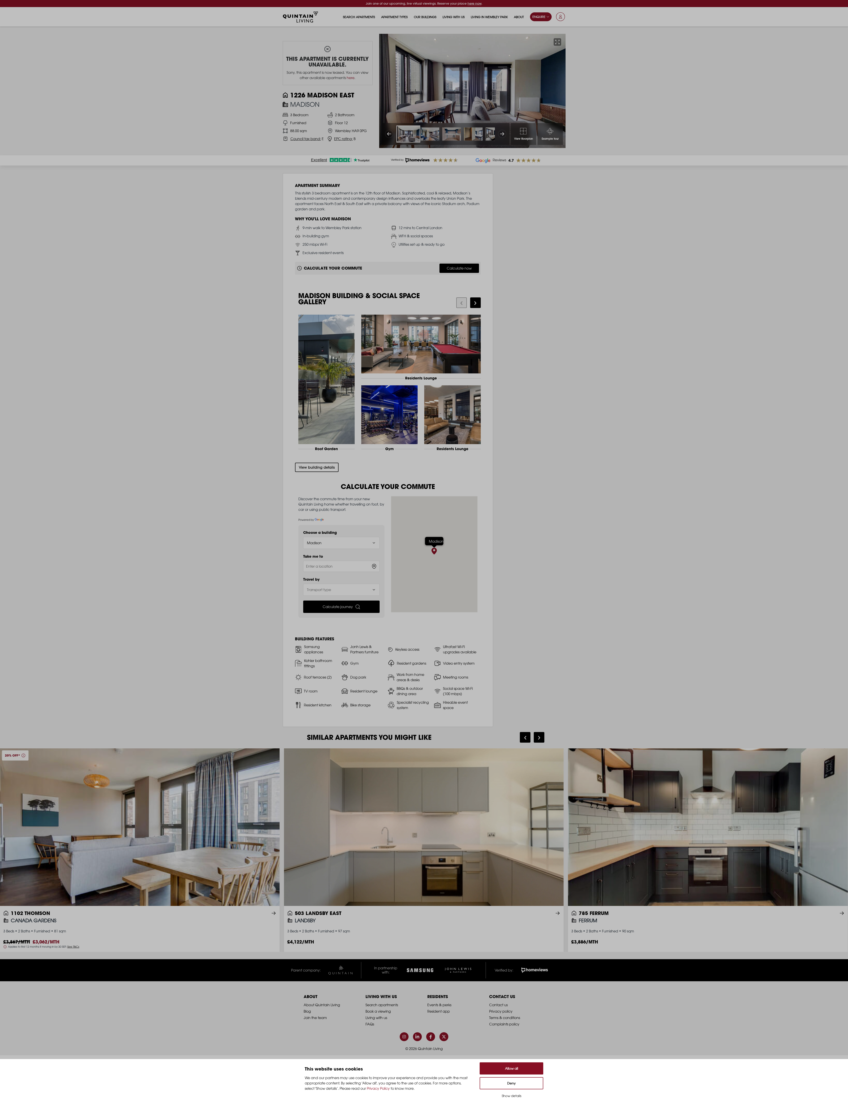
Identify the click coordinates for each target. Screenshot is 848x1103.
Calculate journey (338, 607)
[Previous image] (389, 134)
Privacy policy (501, 1011)
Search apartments (359, 17)
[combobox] (341, 566)
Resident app (438, 1011)
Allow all (511, 1068)
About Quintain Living (322, 1005)
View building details (317, 467)
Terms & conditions (504, 1018)
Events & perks (439, 1005)
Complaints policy (504, 1024)
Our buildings (425, 17)
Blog (307, 1011)
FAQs (369, 1024)
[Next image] (502, 134)
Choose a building (320, 532)
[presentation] (461, 302)
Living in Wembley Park (489, 17)
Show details (511, 1096)
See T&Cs (73, 946)
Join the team (315, 1018)
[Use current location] (374, 566)
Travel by (311, 579)
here (350, 78)
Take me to (313, 556)
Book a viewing (378, 1011)
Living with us (454, 17)
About (519, 17)
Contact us (498, 1005)
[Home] (300, 17)
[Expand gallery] (557, 42)
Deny (511, 1083)
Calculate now (459, 268)
